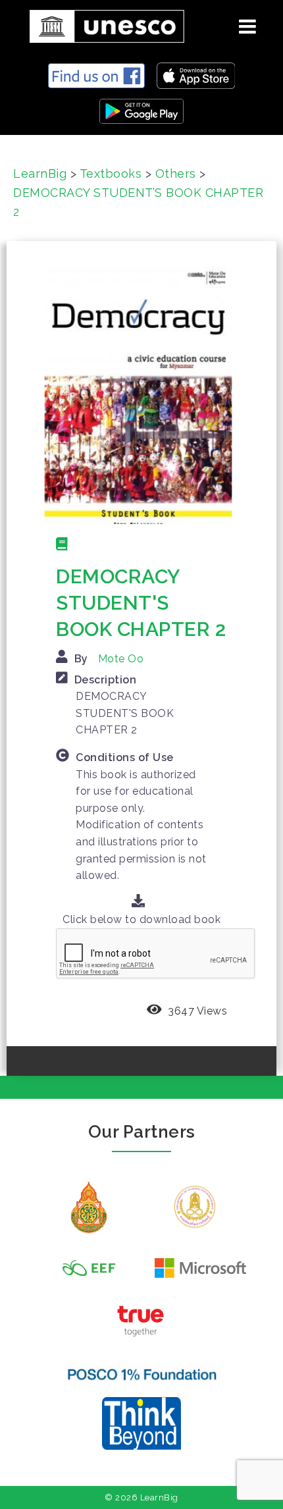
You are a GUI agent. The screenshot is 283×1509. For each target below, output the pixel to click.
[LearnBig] (102, 24)
